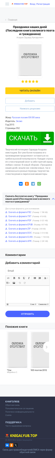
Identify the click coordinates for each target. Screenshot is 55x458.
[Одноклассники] (27, 184)
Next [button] (46, 347)
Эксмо (19, 121)
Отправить (27, 314)
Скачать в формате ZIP (27, 228)
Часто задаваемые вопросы (18, 426)
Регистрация (43, 4)
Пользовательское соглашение (19, 408)
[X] (16, 445)
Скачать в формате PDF (28, 220)
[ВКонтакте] (20, 184)
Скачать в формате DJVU (28, 237)
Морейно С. (12, 372)
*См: (9, 370)
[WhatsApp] (39, 184)
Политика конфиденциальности (19, 412)
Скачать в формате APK (28, 241)
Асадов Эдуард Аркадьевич (29, 37)
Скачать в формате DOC (28, 233)
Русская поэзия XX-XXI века (26, 117)
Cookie (8, 415)
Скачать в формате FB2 (28, 212)
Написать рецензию (30, 108)
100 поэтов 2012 (39, 370)
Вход (32, 4)
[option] (17, 352)
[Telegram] (33, 184)
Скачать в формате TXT (27, 216)
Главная (12, 19)
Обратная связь (12, 405)
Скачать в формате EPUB (28, 224)
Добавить (30, 101)
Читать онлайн (30, 90)
